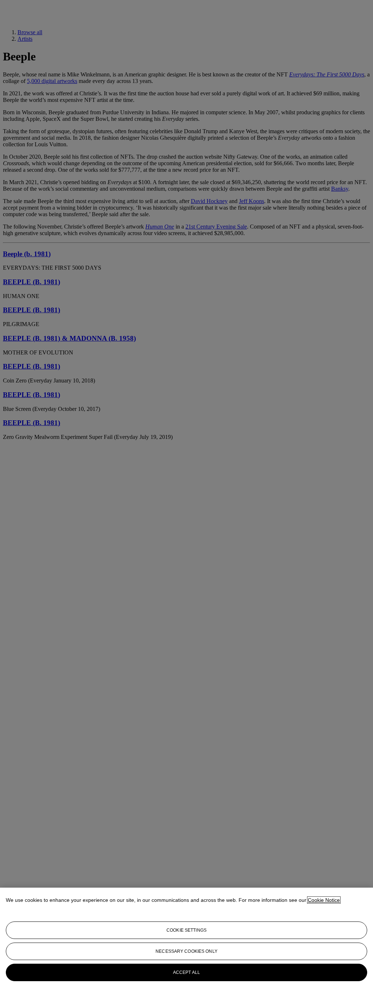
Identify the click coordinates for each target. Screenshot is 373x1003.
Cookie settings (186, 930)
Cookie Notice (324, 900)
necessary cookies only (186, 951)
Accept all (186, 972)
